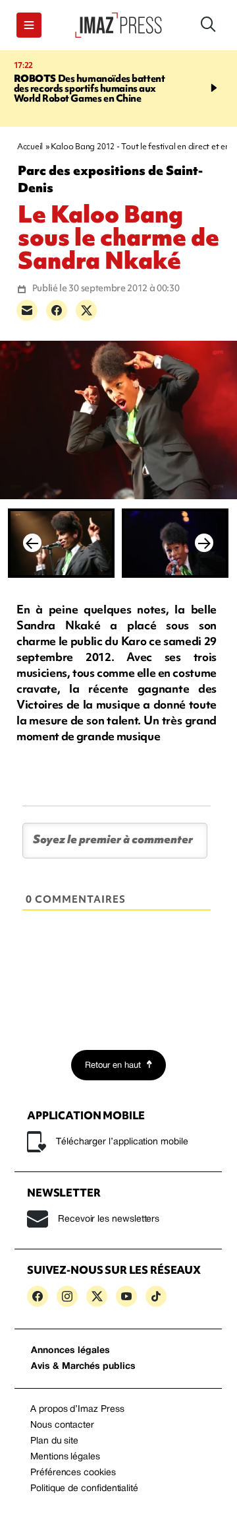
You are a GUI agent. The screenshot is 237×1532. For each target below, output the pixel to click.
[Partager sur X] (86, 310)
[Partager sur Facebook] (56, 310)
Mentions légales (65, 1457)
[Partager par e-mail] (27, 310)
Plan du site (54, 1441)
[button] (28, 25)
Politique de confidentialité (84, 1488)
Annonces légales (70, 1350)
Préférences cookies (73, 1473)
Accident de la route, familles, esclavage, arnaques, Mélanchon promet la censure (112, 88)
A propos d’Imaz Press (77, 1409)
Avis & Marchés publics (83, 1366)
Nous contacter (62, 1425)
